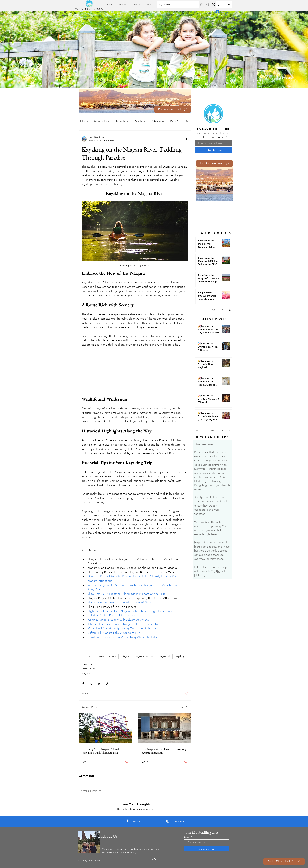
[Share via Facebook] (83, 683)
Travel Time (122, 120)
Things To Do (88, 668)
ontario (100, 656)
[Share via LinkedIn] (98, 683)
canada (112, 656)
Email (187, 837)
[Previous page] (205, 310)
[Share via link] (106, 683)
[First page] (197, 310)
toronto (87, 656)
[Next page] (222, 310)
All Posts (83, 120)
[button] (187, 120)
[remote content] (135, 371)
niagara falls (165, 656)
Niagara (86, 673)
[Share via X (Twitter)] (91, 683)
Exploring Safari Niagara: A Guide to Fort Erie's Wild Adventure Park (103, 750)
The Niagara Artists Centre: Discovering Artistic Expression (164, 750)
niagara (125, 656)
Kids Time (140, 120)
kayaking (180, 656)
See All (184, 707)
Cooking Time (101, 120)
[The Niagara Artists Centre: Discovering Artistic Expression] (164, 728)
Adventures (158, 120)
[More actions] (186, 139)
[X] (214, 5)
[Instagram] (207, 5)
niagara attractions (144, 656)
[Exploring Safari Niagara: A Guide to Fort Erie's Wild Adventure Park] (105, 728)
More (173, 120)
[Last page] (230, 310)
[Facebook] (201, 5)
